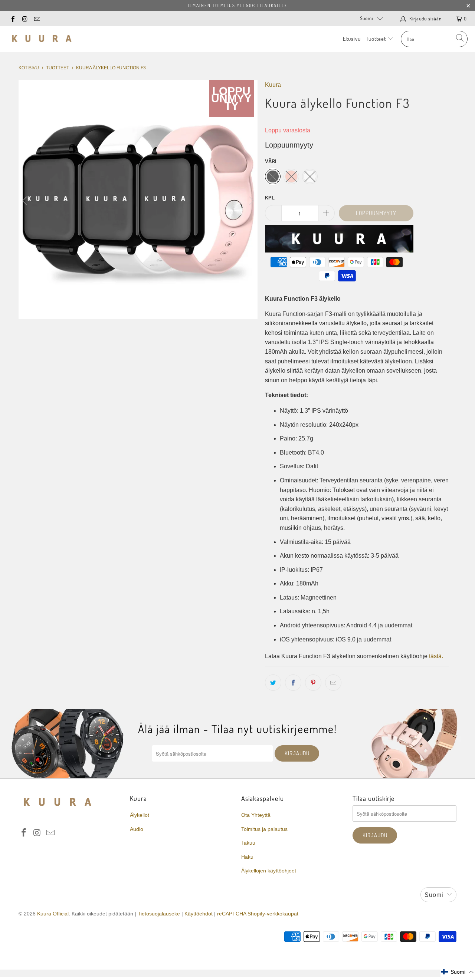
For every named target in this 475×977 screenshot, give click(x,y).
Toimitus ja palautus (264, 829)
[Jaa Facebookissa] (293, 682)
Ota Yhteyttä (256, 815)
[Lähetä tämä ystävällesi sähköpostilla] (333, 682)
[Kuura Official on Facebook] (12, 18)
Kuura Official (53, 914)
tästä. (436, 656)
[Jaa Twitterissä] (273, 682)
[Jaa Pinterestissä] (313, 682)
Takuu (248, 843)
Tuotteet (376, 38)
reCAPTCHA (231, 914)
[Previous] (25, 200)
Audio (136, 829)
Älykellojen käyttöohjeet (268, 871)
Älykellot (139, 815)
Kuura (273, 85)
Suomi (366, 18)
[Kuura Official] (41, 39)
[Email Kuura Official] (36, 18)
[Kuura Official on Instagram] (24, 18)
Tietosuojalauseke (159, 914)
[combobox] (434, 39)
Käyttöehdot (198, 914)
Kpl (270, 198)
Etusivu (352, 38)
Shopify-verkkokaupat (273, 914)
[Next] (250, 200)
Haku (247, 857)
